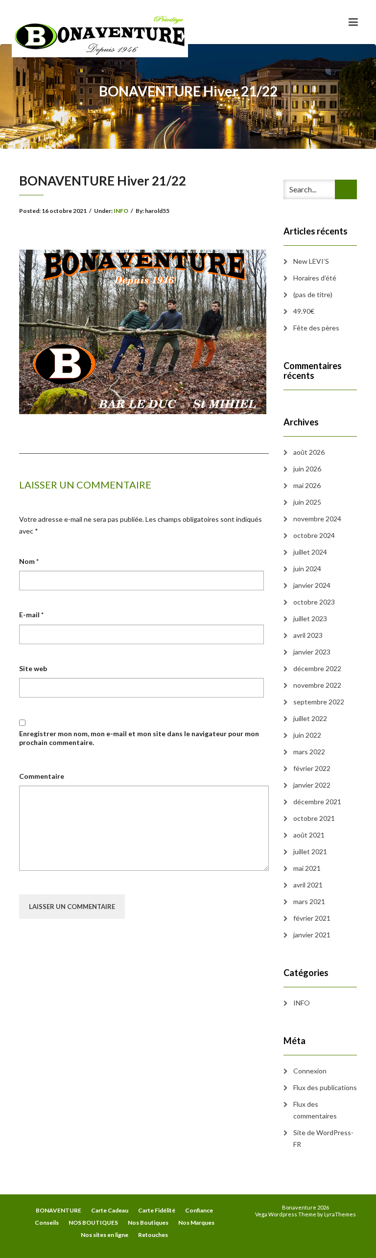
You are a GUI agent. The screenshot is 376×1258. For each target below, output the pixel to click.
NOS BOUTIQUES (93, 1222)
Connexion (310, 1071)
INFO (121, 210)
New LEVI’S (311, 261)
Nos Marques (196, 1222)
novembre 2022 (317, 685)
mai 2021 (307, 868)
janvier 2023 (311, 652)
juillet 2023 (310, 618)
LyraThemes (340, 1214)
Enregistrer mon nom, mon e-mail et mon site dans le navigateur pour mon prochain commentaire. (139, 737)
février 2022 (311, 768)
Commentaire (41, 776)
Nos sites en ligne (104, 1234)
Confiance (199, 1210)
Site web (33, 668)
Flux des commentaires (315, 1110)
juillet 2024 (310, 552)
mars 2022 (309, 751)
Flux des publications (325, 1087)
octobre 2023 (314, 602)
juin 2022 (307, 735)
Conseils (47, 1222)
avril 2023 (308, 635)
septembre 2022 (318, 702)
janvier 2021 (311, 935)
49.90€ (303, 311)
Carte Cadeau (109, 1210)
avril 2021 (308, 885)
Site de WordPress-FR (323, 1138)
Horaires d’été (314, 278)
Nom (29, 561)
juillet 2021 (310, 851)
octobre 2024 (314, 535)
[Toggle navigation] (353, 22)
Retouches (153, 1234)
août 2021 (309, 835)
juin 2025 (307, 502)
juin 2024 (307, 568)
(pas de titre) (312, 294)
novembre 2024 (317, 518)
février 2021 (311, 918)
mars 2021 (309, 901)
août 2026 (309, 452)
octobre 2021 (314, 818)
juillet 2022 (310, 718)
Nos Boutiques (148, 1222)
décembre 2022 (317, 668)
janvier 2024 (311, 585)
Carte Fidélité (156, 1210)
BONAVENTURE (58, 1210)
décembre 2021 (317, 801)
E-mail (31, 614)
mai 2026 (307, 485)
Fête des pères (316, 328)
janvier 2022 (311, 785)
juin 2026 (307, 469)
